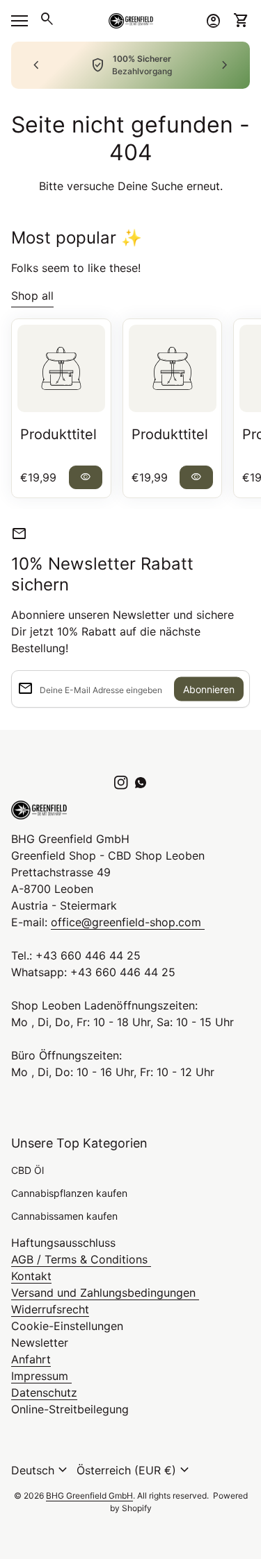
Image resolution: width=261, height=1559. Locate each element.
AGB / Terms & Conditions (81, 1259)
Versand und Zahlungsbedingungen (105, 1293)
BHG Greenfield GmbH (89, 1495)
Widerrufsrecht (50, 1309)
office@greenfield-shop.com (128, 922)
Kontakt (31, 1276)
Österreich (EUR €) (135, 1470)
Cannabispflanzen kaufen (69, 1193)
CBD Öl (27, 1170)
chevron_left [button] (36, 65)
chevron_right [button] (224, 65)
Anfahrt (31, 1359)
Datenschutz (44, 1392)
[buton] (41, 1470)
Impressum (41, 1376)
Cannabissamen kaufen (64, 1216)
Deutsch (41, 1470)
